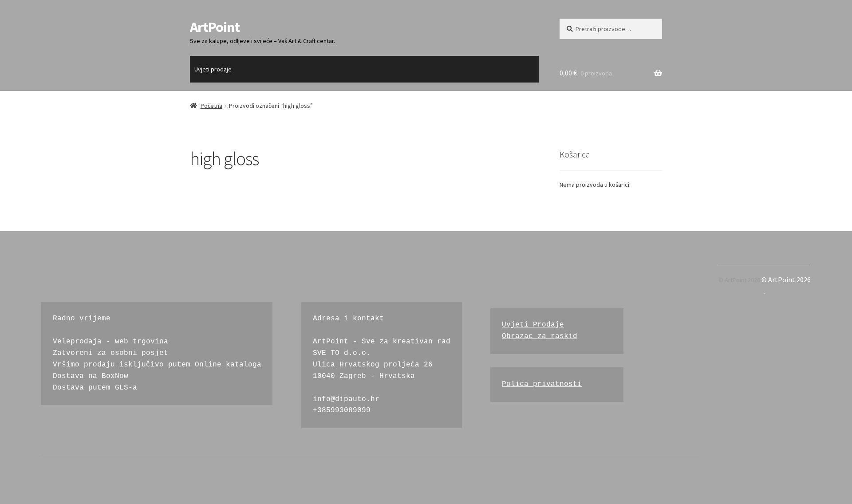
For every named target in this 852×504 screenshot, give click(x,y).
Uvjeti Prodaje (533, 325)
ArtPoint (215, 27)
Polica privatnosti (542, 384)
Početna (211, 106)
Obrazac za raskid (539, 336)
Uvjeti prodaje (213, 69)
